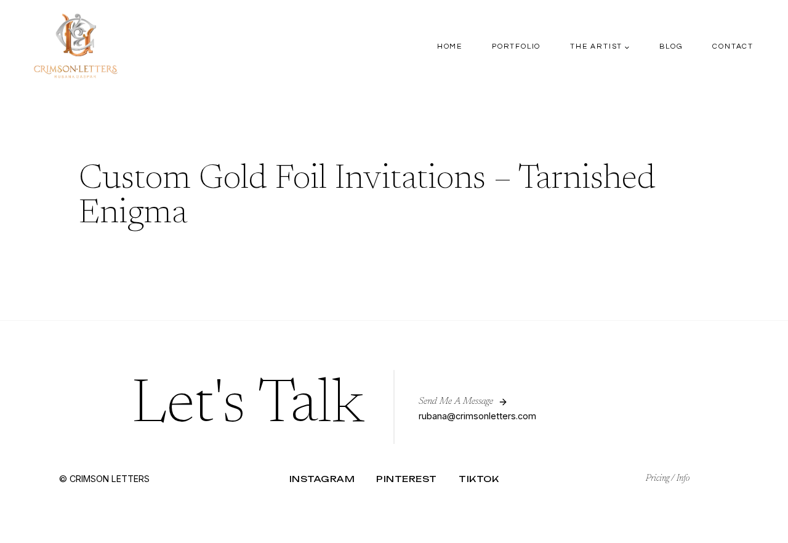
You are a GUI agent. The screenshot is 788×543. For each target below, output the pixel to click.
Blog (671, 46)
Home (449, 46)
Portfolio (516, 46)
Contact (733, 46)
